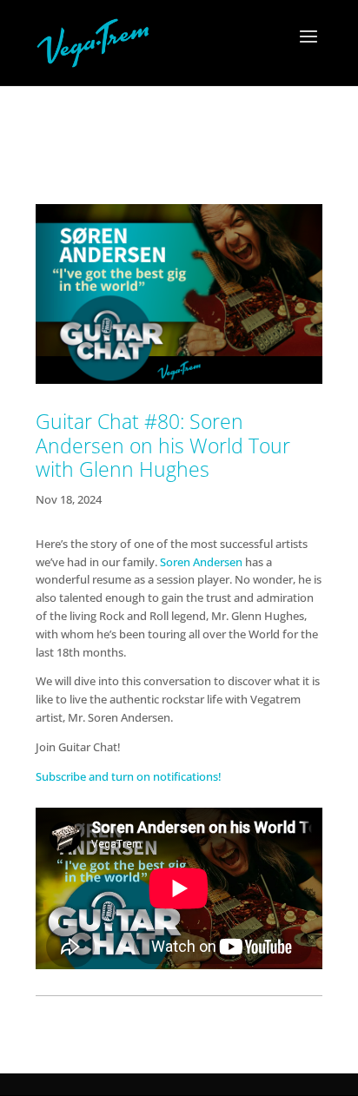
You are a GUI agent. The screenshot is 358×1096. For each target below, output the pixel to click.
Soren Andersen (201, 562)
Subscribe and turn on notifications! (131, 776)
